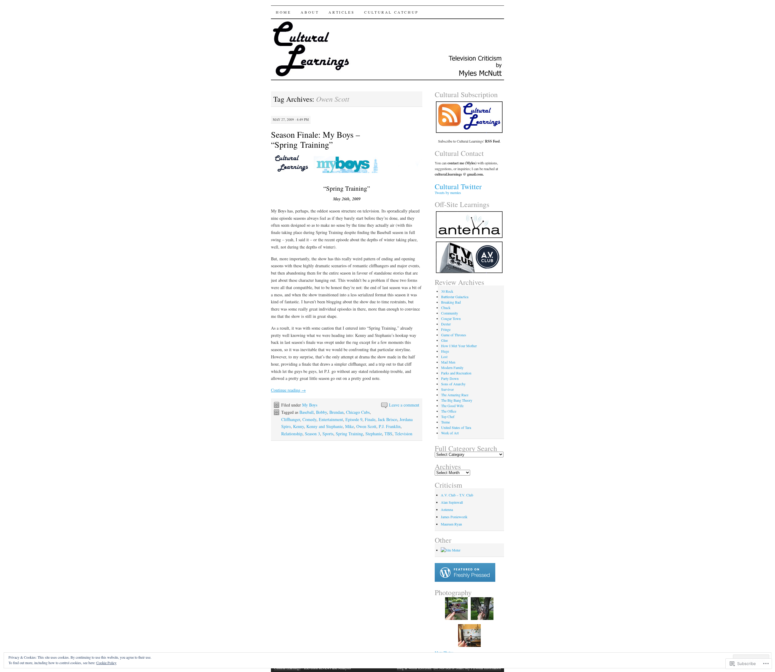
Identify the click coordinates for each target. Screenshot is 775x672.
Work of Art (450, 432)
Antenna (447, 509)
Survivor (447, 389)
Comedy (309, 419)
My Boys (309, 405)
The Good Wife (452, 405)
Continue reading (288, 390)
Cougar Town (451, 318)
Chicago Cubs (358, 412)
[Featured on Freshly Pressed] (465, 580)
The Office (448, 411)
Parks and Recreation (456, 373)
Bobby (321, 412)
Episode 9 (353, 419)
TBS (388, 433)
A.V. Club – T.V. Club (457, 494)
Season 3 (312, 433)
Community (449, 313)
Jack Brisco (387, 419)
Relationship (291, 433)
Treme (445, 422)
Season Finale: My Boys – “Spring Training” (315, 139)
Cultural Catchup (391, 12)
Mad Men (448, 362)
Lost (444, 356)
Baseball (306, 412)
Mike (349, 426)
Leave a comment (404, 405)
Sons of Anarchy (453, 383)
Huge (445, 351)
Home (283, 12)
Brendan (336, 412)
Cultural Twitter (458, 186)
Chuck (445, 307)
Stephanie (373, 433)
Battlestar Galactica (454, 296)
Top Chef (447, 416)
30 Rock (447, 291)
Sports (327, 433)
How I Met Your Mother (459, 345)
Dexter (446, 323)
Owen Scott (366, 426)
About (310, 12)
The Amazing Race (454, 394)
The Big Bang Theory (456, 400)
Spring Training (349, 433)
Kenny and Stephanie (324, 426)
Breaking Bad (451, 302)
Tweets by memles (448, 192)
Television (403, 433)
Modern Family (452, 367)
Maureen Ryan (451, 524)
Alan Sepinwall (452, 502)
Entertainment (331, 419)
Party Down (450, 378)
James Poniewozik (454, 516)
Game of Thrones (453, 334)
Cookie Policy (106, 662)
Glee (444, 340)
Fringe (445, 329)
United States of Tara (456, 427)
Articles (341, 12)
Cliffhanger (290, 419)
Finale (370, 419)
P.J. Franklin (390, 426)
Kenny (298, 426)
